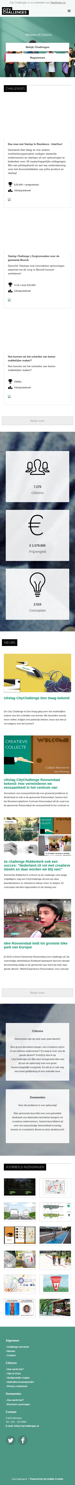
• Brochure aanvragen (18, 1404)
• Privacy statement (16, 1386)
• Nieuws (10, 1351)
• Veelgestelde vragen (17, 1377)
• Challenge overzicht (17, 1347)
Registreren (37, 57)
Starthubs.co (58, 2)
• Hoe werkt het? (15, 1369)
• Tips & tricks (13, 1373)
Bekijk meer (37, 420)
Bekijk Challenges (37, 47)
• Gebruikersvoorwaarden (20, 1382)
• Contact (11, 1355)
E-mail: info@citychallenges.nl (22, 1426)
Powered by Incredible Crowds (46, 1479)
